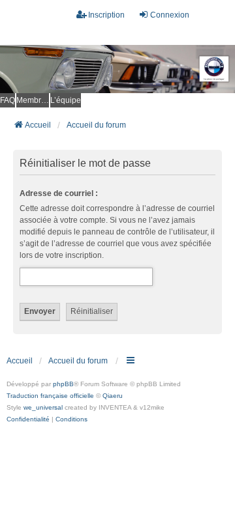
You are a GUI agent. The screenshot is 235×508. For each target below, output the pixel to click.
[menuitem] (28, 419)
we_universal (43, 407)
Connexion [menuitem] (169, 15)
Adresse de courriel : (59, 193)
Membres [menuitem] (32, 100)
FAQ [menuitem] (7, 100)
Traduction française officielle (50, 395)
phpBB (63, 384)
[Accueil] (117, 69)
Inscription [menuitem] (106, 15)
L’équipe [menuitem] (65, 100)
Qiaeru (112, 395)
